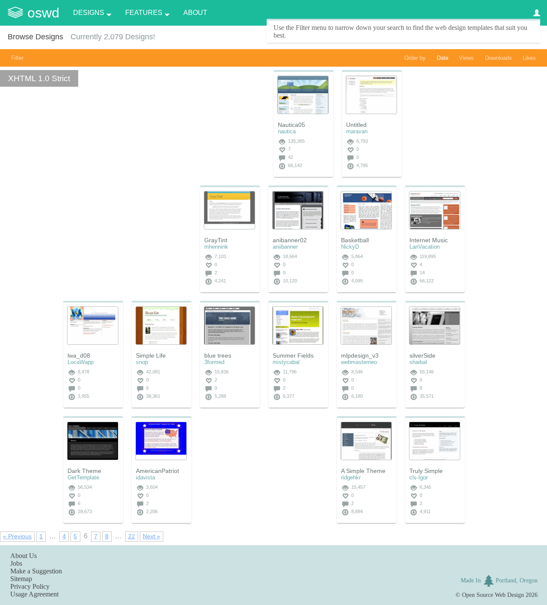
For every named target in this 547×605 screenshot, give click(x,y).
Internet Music (428, 240)
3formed (214, 362)
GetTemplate (83, 477)
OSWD (43, 13)
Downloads (498, 58)
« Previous (17, 536)
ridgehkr (351, 477)
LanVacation (424, 247)
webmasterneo (359, 362)
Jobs (16, 563)
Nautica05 (291, 124)
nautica (287, 131)
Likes (529, 58)
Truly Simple (426, 470)
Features (143, 12)
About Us (23, 555)
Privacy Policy (30, 586)
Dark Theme (84, 470)
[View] (303, 95)
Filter (17, 58)
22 (131, 536)
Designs (88, 12)
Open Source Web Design (493, 594)
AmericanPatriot (157, 470)
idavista (145, 477)
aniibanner (285, 247)
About (195, 12)
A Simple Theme (363, 470)
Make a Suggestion (36, 571)
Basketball (355, 240)
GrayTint (215, 240)
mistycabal (286, 362)
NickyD (350, 247)
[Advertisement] (127, 238)
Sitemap (21, 578)
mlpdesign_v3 (360, 355)
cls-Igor (418, 477)
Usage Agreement (34, 594)
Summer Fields (293, 355)
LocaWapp (81, 362)
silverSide (422, 355)
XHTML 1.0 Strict (39, 78)
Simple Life (151, 355)
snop (142, 362)
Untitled (356, 124)
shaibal (418, 362)
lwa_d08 (79, 355)
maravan (357, 131)
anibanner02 (290, 240)
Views (466, 58)
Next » (151, 536)
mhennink (216, 247)
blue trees (217, 355)
